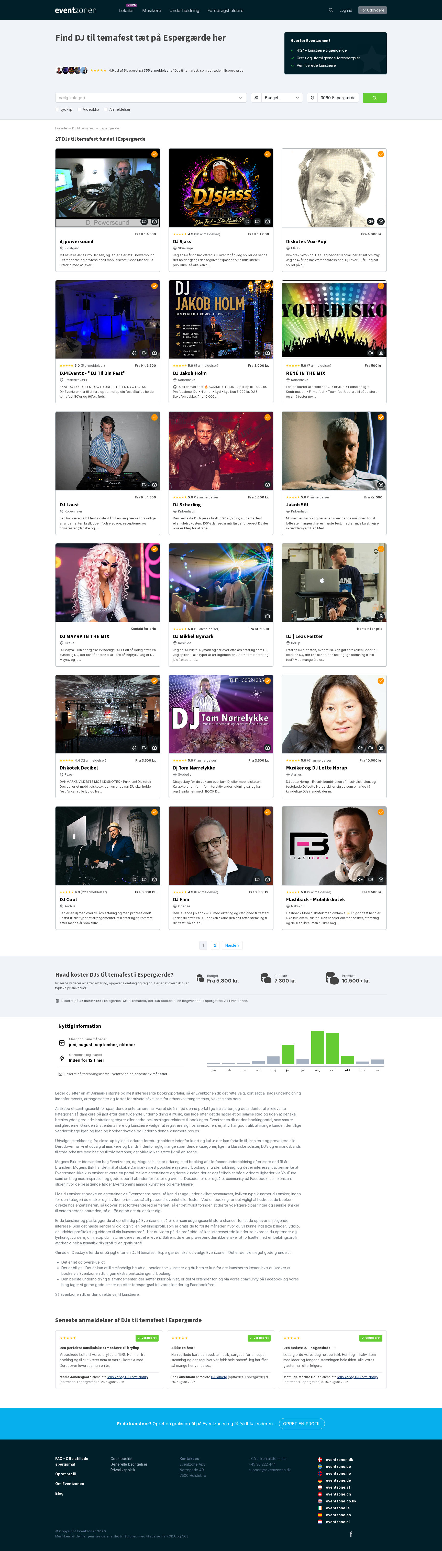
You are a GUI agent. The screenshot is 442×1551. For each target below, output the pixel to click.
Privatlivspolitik (122, 1470)
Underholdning (184, 10)
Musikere (151, 10)
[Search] (331, 10)
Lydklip (66, 109)
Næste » (232, 945)
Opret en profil (302, 1423)
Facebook (351, 1534)
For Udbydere (372, 10)
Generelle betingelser (128, 1464)
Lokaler (127, 9)
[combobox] (338, 98)
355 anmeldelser (157, 70)
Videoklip (91, 109)
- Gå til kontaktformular (268, 1458)
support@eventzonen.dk (270, 1470)
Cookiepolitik (121, 1458)
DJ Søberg (219, 1377)
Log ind (346, 10)
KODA (171, 1536)
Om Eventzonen (69, 1483)
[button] (151, 98)
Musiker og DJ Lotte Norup (127, 1377)
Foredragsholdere (225, 10)
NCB (185, 1536)
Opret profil (65, 1474)
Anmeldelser (119, 109)
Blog (59, 1493)
